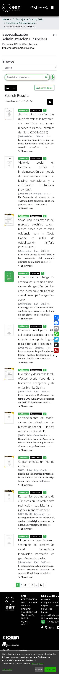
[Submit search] (32, 7)
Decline (39, 669)
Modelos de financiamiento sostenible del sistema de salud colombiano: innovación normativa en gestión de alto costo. (36, 549)
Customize (7, 669)
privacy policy (37, 663)
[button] (25, 151)
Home (5, 19)
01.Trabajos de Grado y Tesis (28, 19)
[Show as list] (8, 88)
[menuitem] (36, 7)
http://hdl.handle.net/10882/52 (18, 47)
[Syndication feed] (50, 102)
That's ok (50, 669)
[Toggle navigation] (52, 7)
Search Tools (45, 87)
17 (41, 585)
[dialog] (29, 662)
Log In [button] (41, 7)
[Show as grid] (14, 88)
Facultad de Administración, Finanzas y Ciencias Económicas (21, 22)
